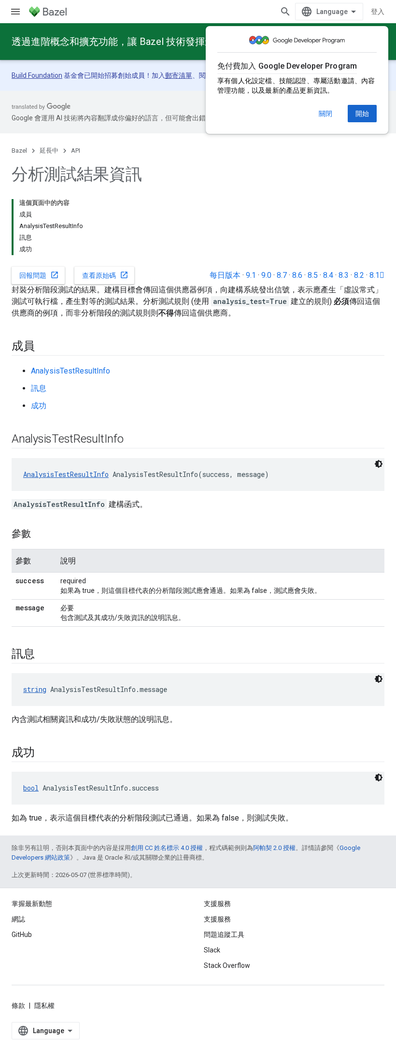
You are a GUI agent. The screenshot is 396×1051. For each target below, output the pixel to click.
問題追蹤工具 (224, 934)
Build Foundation (37, 75)
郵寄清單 (178, 75)
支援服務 (217, 919)
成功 (38, 405)
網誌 (18, 919)
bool (31, 787)
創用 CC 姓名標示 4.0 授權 (167, 847)
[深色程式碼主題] (378, 464)
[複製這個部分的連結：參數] (40, 534)
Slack (212, 950)
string (34, 689)
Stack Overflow (227, 965)
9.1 (251, 275)
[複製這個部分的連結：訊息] (44, 655)
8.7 (282, 275)
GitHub (22, 934)
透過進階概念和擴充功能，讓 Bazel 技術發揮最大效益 (127, 41)
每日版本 (225, 275)
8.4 (328, 275)
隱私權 (44, 1005)
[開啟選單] (15, 11)
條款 (18, 1005)
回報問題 (39, 275)
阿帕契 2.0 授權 (274, 847)
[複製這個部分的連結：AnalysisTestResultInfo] (133, 440)
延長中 (49, 150)
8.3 (344, 275)
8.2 (359, 275)
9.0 (266, 275)
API (75, 150)
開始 (362, 113)
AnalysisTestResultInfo (70, 370)
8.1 (376, 275)
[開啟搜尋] (285, 11)
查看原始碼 (105, 275)
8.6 (297, 275)
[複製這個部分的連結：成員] (44, 347)
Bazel (19, 150)
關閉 (325, 113)
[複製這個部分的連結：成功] (44, 753)
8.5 (313, 275)
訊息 (38, 388)
